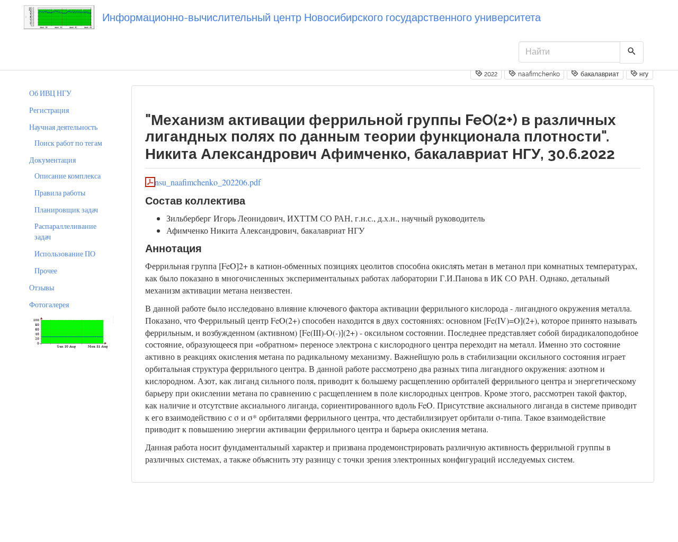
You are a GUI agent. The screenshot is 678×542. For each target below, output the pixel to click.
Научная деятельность (63, 127)
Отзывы (41, 287)
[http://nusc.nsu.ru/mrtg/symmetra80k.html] (69, 331)
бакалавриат (599, 74)
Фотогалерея (49, 304)
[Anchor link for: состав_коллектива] (250, 199)
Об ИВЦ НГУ (50, 93)
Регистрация (49, 110)
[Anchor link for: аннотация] (207, 247)
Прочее (45, 270)
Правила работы (59, 193)
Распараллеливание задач (65, 231)
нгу (643, 74)
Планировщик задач (66, 210)
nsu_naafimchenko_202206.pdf (208, 182)
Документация (52, 160)
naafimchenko (538, 74)
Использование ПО (64, 253)
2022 (490, 74)
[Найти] (632, 52)
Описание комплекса (67, 176)
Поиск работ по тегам (68, 143)
